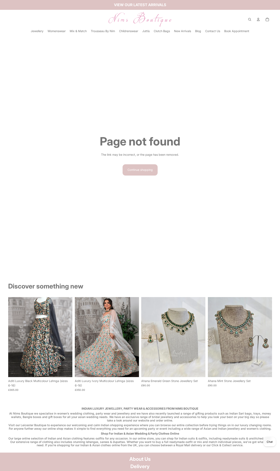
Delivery (140, 466)
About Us (140, 459)
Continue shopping (140, 169)
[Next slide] (66, 337)
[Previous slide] (14, 337)
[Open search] (249, 19)
